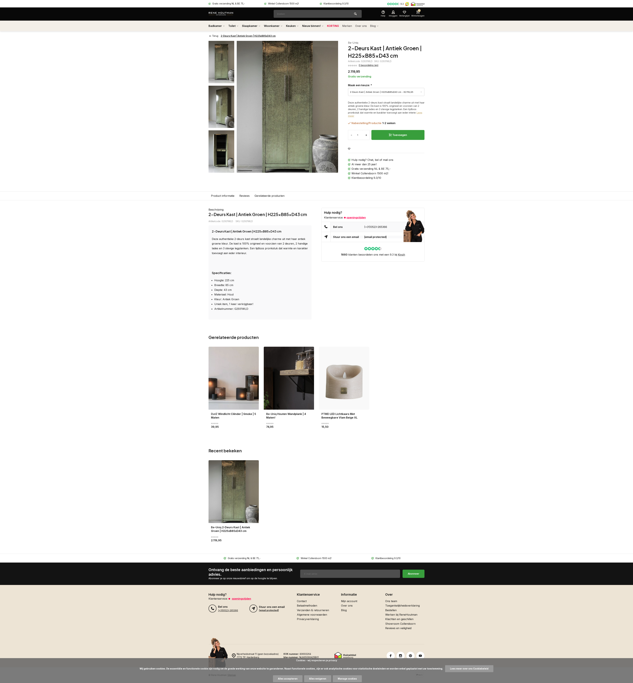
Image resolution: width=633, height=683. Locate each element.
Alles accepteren (288, 678)
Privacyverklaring (308, 619)
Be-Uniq (353, 42)
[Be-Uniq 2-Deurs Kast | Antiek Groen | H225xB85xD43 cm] (234, 491)
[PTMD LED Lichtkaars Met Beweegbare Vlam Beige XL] (344, 378)
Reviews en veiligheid (398, 628)
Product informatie (222, 195)
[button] (221, 170)
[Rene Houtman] (228, 14)
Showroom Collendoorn (400, 623)
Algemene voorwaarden (312, 614)
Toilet (232, 26)
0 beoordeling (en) (368, 65)
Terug (215, 36)
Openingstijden (356, 217)
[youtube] (420, 656)
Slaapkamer (249, 26)
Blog (373, 26)
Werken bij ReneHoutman (401, 614)
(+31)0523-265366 (375, 227)
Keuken (291, 26)
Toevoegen (399, 135)
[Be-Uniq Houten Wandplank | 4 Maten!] (289, 378)
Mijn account (349, 601)
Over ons (361, 26)
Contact (302, 601)
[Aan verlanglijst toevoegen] (349, 148)
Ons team (391, 601)
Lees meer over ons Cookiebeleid (469, 668)
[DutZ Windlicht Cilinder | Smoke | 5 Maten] (234, 378)
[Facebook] (391, 656)
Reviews (244, 195)
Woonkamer (272, 26)
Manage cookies (347, 678)
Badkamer (215, 26)
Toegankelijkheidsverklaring (402, 605)
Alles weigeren (317, 678)
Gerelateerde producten (270, 195)
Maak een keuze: (360, 85)
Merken (347, 26)
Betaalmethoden (307, 605)
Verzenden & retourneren (313, 610)
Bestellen (391, 610)
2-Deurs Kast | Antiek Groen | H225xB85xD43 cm (248, 36)
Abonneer (413, 573)
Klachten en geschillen (399, 619)
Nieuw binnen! (311, 26)
